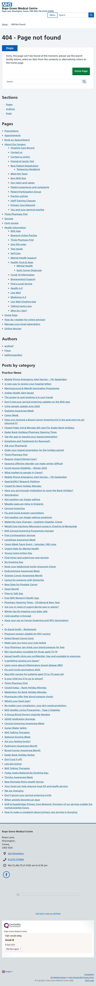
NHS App (16, 231)
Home (5, 24)
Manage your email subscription (22, 324)
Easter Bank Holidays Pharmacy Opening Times (30, 432)
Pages (9, 104)
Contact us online (20, 156)
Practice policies (19, 196)
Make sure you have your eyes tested (25, 642)
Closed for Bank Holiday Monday (22, 486)
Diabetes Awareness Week (19, 410)
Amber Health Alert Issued (19, 392)
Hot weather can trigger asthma (22, 499)
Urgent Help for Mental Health (21, 548)
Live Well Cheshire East (23, 301)
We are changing (14, 790)
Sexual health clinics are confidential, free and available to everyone (42, 656)
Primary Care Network (23, 205)
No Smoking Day (13, 562)
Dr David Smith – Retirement (20, 629)
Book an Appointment (17, 139)
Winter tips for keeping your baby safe (26, 611)
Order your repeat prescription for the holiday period (34, 450)
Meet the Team (19, 173)
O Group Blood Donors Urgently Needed (27, 714)
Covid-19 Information (22, 274)
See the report (12, 949)
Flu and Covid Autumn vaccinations (24, 512)
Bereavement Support (23, 279)
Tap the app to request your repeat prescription (31, 436)
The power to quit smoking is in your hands (28, 397)
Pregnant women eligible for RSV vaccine (27, 633)
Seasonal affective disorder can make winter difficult (33, 463)
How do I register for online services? (24, 319)
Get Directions (16, 853)
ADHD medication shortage (19, 719)
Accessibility (89, 974)
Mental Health (25, 265)
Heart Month (11, 589)
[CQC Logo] (12, 928)
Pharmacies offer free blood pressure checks (28, 696)
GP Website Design (58, 977)
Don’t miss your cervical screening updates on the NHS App (37, 401)
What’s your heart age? (17, 701)
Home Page (81, 71)
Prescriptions (11, 131)
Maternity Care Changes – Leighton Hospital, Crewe (33, 521)
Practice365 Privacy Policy (83, 977)
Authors (10, 109)
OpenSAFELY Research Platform (22, 481)
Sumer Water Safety (15, 728)
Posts (9, 113)
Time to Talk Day (13, 593)
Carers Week (11, 415)
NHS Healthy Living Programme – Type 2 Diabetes (32, 710)
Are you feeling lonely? (17, 741)
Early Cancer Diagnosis (29, 270)
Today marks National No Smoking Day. (26, 772)
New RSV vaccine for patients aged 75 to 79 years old (34, 674)
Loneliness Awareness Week (20, 539)
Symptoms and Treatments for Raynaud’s (27, 441)
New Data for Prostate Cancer (21, 584)
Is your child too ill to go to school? (23, 678)
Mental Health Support (23, 257)
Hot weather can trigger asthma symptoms (28, 517)
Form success (11, 223)
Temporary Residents (28, 169)
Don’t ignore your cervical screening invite (27, 795)
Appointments (12, 135)
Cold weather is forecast (17, 615)
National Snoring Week (17, 737)
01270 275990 (16, 859)
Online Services (12, 328)
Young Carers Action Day (18, 553)
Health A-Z (17, 288)
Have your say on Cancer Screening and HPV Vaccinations (36, 620)
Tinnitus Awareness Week (18, 777)
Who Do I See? (19, 310)
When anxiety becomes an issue (22, 799)
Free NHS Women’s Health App (21, 598)
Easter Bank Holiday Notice (19, 754)
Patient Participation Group (26, 191)
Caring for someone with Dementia (24, 580)
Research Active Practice (24, 235)
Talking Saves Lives (21, 306)
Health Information (15, 227)
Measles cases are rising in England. (24, 504)
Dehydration (11, 495)
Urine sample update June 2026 (22, 406)
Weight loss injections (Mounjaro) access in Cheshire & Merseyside (40, 526)
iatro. (71, 977)
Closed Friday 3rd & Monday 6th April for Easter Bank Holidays (39, 427)
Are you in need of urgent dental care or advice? (31, 607)
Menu (52, 15)
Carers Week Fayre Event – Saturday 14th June (30, 544)
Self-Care (16, 253)
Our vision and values (22, 182)
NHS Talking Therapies (17, 732)
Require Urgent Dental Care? (20, 459)
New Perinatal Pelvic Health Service (24, 781)
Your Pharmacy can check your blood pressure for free (34, 647)
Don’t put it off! (13, 759)
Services (8, 218)
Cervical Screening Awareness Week (24, 723)
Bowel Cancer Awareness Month (22, 750)
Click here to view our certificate (48, 914)
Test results (17, 248)
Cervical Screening (14, 508)
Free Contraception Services (19, 535)
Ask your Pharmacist (15, 445)
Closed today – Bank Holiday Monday (25, 687)
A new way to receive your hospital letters (27, 383)
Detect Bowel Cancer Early (19, 638)
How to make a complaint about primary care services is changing (40, 812)
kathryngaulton (13, 355)
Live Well (16, 292)
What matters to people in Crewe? (23, 472)
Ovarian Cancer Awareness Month (23, 575)
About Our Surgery (15, 144)
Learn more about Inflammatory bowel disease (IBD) (33, 665)
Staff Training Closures (23, 200)
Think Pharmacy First (16, 214)
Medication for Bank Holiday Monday (25, 692)
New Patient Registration (24, 165)
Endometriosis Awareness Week (22, 571)
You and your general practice (27, 209)
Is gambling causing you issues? (21, 660)
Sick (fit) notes (18, 244)
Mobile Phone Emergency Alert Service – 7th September (35, 379)
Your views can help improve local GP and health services (36, 786)
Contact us (16, 152)
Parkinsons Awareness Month (20, 746)
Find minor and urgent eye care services (26, 557)
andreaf (8, 346)
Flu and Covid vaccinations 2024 (22, 669)
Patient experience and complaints (30, 187)
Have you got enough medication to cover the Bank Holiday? (38, 490)
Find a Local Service (21, 283)
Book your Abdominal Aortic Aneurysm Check (30, 566)
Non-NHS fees (18, 178)
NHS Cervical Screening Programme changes (29, 530)
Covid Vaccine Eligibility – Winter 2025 (25, 468)
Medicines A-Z (18, 297)
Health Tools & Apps (22, 262)
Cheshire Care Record (22, 147)
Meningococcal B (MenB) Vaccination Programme (31, 388)
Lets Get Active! (13, 763)
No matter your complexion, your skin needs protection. (35, 705)
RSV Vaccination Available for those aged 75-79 (30, 651)
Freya (7, 350)
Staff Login (89, 980)
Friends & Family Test (22, 161)
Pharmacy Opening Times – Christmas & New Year (32, 602)
